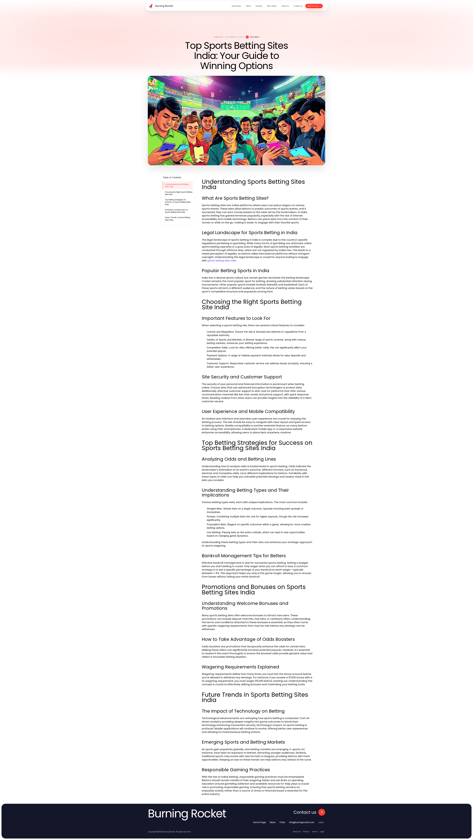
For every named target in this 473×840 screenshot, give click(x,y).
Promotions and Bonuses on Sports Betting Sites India (176, 211)
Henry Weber (254, 37)
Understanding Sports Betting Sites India (177, 185)
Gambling (218, 37)
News (273, 822)
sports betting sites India (221, 260)
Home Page (259, 822)
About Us (297, 831)
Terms (314, 831)
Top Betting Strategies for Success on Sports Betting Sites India (178, 202)
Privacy (306, 831)
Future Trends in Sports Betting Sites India (177, 218)
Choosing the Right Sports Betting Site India (178, 193)
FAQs (282, 822)
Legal (322, 831)
